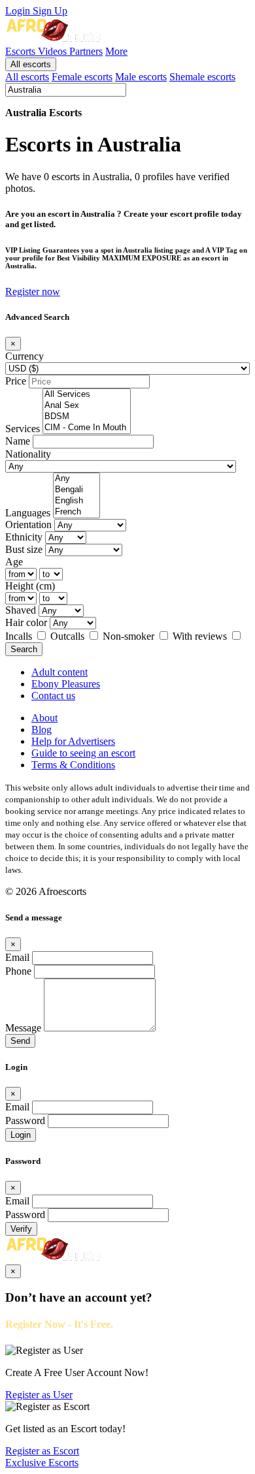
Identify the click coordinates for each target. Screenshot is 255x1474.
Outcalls (68, 636)
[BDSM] (86, 416)
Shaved (20, 610)
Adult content (59, 672)
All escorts (30, 64)
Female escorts (82, 76)
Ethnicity (23, 536)
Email (17, 957)
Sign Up (50, 10)
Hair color (26, 622)
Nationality (28, 454)
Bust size (23, 549)
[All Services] (86, 394)
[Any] (76, 478)
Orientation (28, 524)
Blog (41, 729)
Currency (24, 356)
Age (14, 561)
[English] (76, 501)
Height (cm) (30, 585)
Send (20, 1041)
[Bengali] (76, 489)
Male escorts (141, 76)
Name (17, 441)
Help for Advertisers (73, 741)
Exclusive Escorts (41, 1462)
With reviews (201, 636)
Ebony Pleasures (65, 683)
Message (23, 1027)
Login (19, 10)
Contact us (53, 695)
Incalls (20, 636)
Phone (18, 971)
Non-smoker (130, 636)
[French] (76, 512)
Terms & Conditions (73, 764)
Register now (32, 291)
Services (22, 428)
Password (25, 1120)
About (44, 717)
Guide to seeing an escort (83, 753)
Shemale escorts (202, 76)
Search (23, 649)
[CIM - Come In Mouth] (86, 427)
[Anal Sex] (86, 405)
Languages (27, 512)
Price (15, 380)
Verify (21, 1229)
